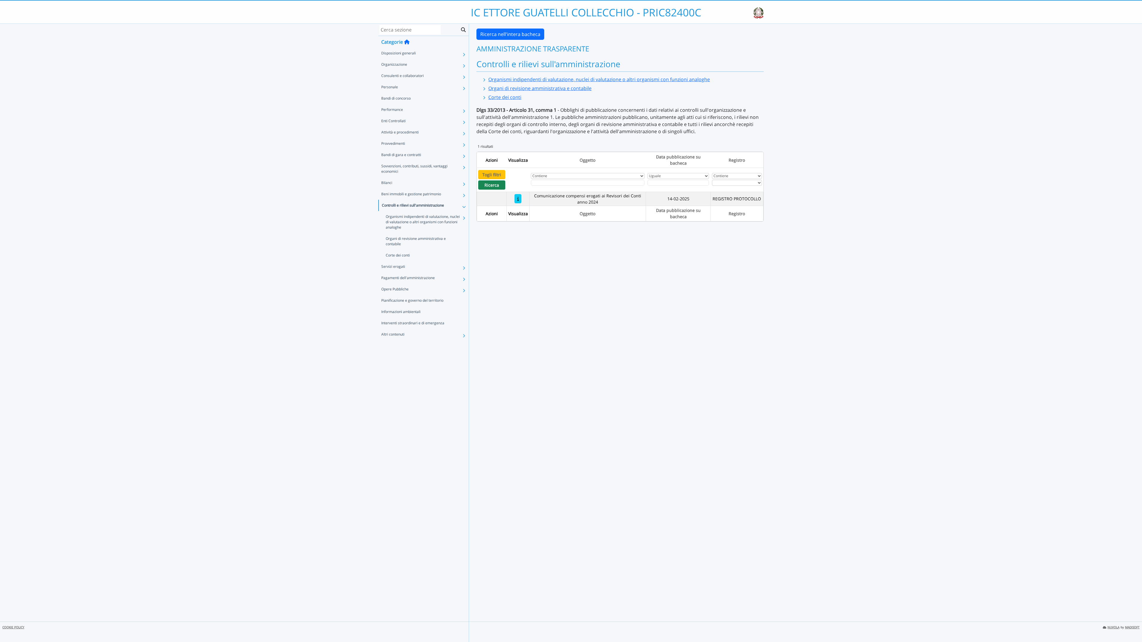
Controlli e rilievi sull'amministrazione (413, 205)
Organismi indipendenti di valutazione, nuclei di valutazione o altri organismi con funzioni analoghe (423, 222)
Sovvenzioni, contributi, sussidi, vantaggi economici (414, 168)
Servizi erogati (393, 266)
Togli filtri (491, 174)
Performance (392, 109)
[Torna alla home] (407, 42)
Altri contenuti (392, 334)
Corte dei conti (398, 255)
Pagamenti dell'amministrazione (408, 277)
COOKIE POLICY (13, 627)
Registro (737, 160)
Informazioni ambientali (401, 311)
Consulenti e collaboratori (402, 75)
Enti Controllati (393, 120)
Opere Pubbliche (395, 289)
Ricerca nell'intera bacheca (510, 34)
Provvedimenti (393, 143)
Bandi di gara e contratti (401, 154)
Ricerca (491, 185)
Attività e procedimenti (400, 132)
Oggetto (587, 160)
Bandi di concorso (396, 98)
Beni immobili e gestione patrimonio (411, 193)
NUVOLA (1113, 627)
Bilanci (386, 182)
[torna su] (1130, 624)
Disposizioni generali (398, 53)
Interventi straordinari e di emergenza (412, 322)
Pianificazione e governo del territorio (412, 300)
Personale (389, 86)
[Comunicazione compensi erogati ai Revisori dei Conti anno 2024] (517, 198)
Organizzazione (394, 64)
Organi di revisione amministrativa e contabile (416, 241)
